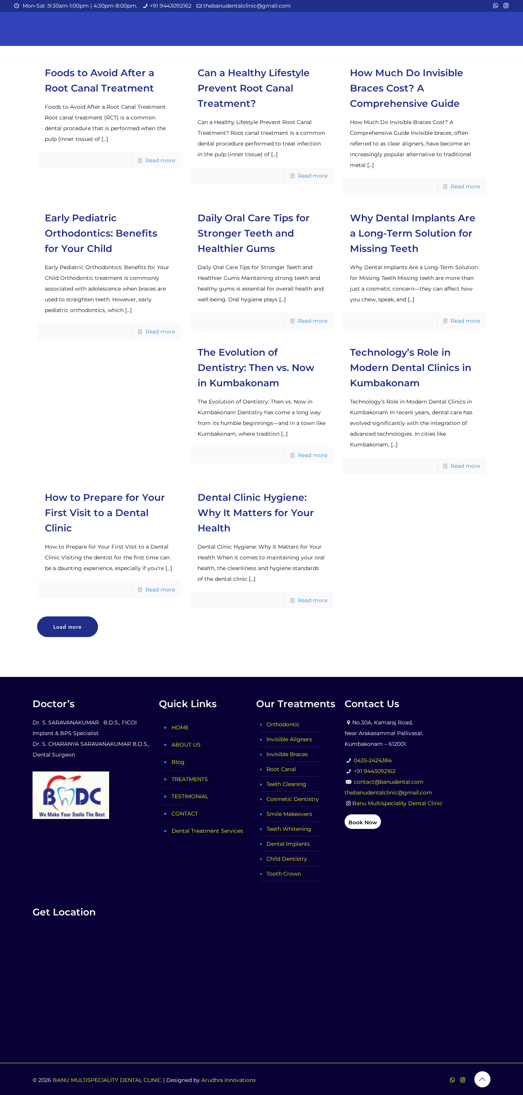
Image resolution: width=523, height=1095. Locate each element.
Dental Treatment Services (207, 830)
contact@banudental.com (388, 781)
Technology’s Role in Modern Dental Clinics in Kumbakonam (410, 367)
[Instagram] (506, 5)
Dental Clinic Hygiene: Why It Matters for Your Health (256, 513)
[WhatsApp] (496, 5)
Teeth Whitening (288, 828)
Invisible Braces (287, 754)
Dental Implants (288, 843)
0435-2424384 (373, 760)
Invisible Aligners (289, 739)
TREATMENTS (190, 779)
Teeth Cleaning (286, 784)
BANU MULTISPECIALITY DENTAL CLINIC (107, 1080)
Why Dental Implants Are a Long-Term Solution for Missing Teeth (413, 233)
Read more (160, 160)
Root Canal (281, 769)
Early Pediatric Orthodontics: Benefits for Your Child (101, 233)
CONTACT (185, 813)
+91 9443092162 (170, 5)
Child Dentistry (286, 858)
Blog (178, 761)
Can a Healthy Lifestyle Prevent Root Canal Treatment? (254, 88)
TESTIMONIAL (190, 796)
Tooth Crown (283, 873)
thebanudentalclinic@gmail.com (247, 5)
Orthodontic (283, 724)
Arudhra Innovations (228, 1080)
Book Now (362, 822)
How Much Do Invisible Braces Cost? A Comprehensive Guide (406, 88)
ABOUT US (186, 744)
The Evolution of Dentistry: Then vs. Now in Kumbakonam (256, 367)
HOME (180, 727)
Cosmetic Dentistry (292, 799)
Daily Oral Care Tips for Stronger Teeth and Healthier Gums (254, 233)
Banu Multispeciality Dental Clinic (397, 803)
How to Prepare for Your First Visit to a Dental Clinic (105, 513)
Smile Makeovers (289, 814)
